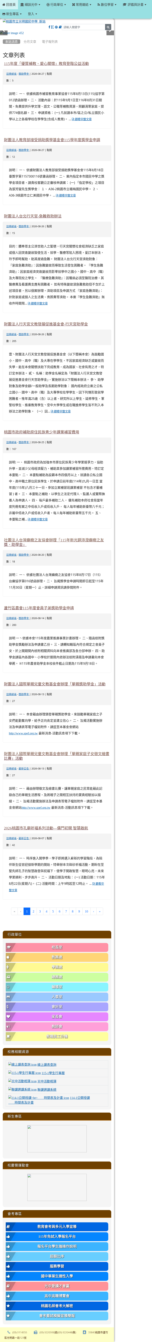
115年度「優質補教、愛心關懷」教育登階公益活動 (46, 64)
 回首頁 (9, 4)
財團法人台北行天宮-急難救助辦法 (33, 216)
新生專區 (12, 13)
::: (4, 37)
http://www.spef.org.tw (23, 733)
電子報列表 (50, 41)
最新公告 (24, 768)
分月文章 (30, 41)
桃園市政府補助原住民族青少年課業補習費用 (41, 432)
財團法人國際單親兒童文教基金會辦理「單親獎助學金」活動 (54, 684)
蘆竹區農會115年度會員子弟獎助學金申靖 (39, 608)
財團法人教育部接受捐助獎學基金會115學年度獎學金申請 (52, 140)
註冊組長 (11, 74)
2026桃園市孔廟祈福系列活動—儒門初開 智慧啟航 (46, 828)
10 (86, 911)
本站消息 (11, 41)
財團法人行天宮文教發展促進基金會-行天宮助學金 (46, 324)
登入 (31, 13)
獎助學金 (24, 74)
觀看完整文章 (83, 119)
